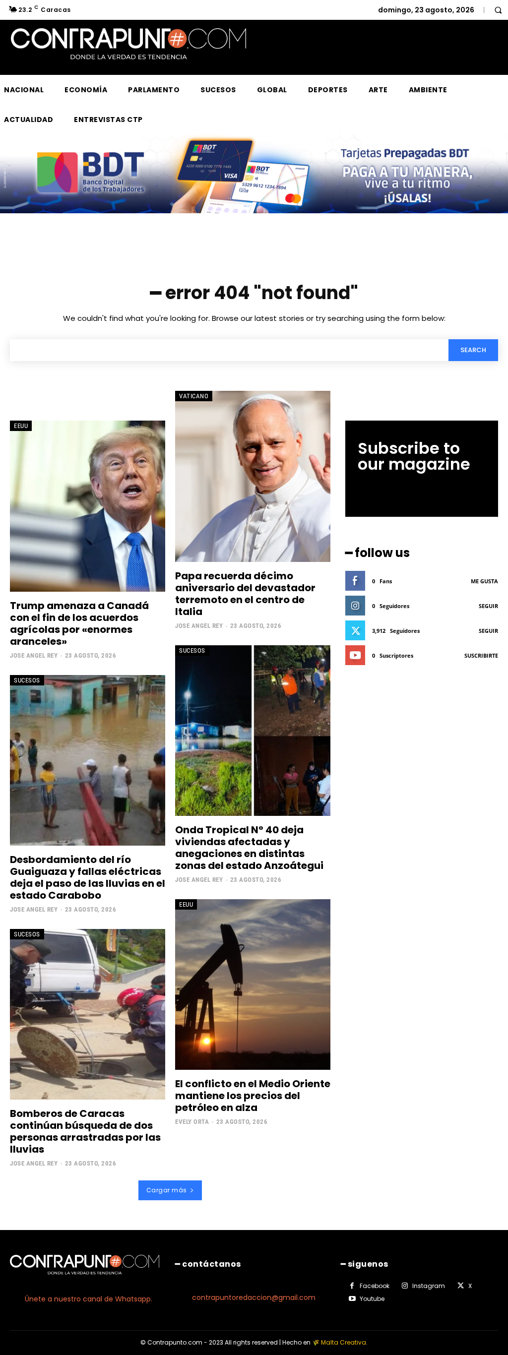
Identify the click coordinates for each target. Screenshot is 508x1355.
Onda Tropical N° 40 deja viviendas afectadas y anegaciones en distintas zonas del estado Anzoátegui (250, 847)
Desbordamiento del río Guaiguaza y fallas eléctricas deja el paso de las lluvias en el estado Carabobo (87, 877)
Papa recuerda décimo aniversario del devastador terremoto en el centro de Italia (245, 593)
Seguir (488, 606)
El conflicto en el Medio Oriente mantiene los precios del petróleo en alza (252, 1095)
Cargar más (166, 1190)
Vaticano (193, 396)
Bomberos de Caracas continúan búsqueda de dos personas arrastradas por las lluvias (85, 1131)
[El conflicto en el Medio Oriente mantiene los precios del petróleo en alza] (252, 984)
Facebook (374, 1286)
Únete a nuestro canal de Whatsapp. (88, 1299)
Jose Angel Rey (34, 655)
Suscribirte (481, 655)
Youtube (372, 1298)
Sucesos (27, 680)
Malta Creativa (343, 1342)
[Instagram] (404, 1286)
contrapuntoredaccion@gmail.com (254, 1297)
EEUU (21, 426)
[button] (498, 10)
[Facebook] (352, 1286)
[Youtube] (352, 1298)
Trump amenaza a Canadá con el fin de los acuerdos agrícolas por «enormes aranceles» (79, 623)
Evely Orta (192, 1121)
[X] (460, 1286)
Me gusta (484, 581)
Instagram (428, 1286)
